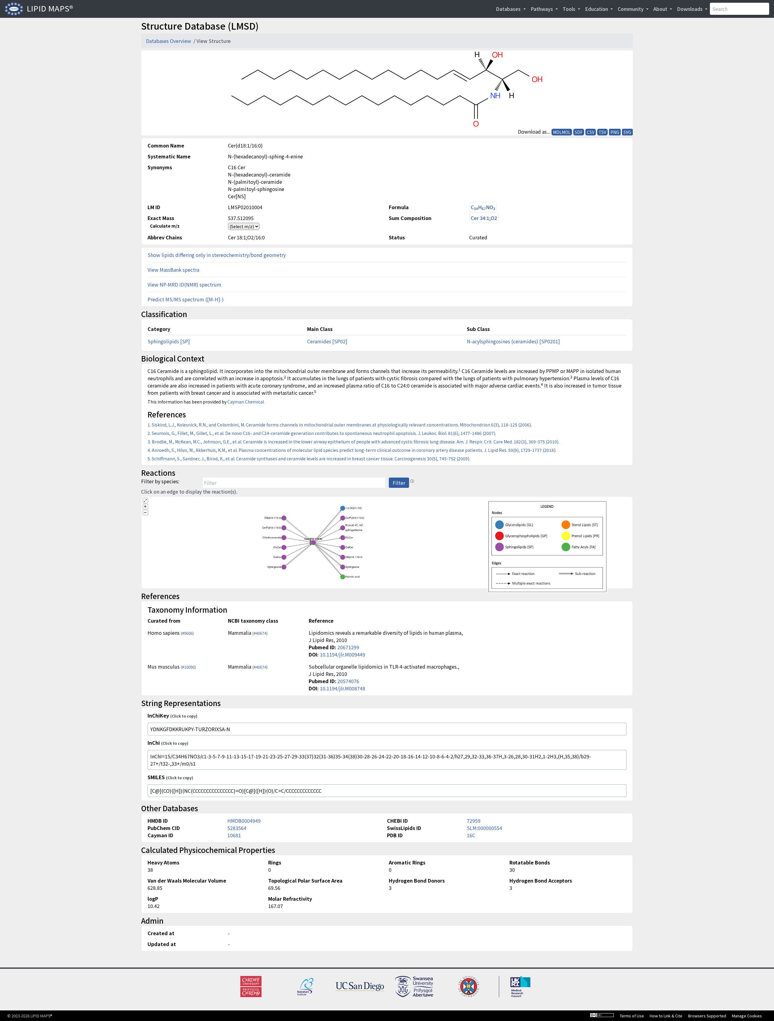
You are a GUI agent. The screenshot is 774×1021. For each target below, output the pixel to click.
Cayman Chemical (245, 402)
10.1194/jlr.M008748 (342, 688)
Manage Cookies (747, 1016)
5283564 (236, 827)
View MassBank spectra (173, 269)
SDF (579, 132)
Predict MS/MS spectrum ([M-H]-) (186, 299)
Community (631, 8)
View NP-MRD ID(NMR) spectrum (184, 284)
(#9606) (187, 633)
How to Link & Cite (666, 1016)
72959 (473, 820)
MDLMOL (562, 132)
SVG (627, 132)
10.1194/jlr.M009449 (342, 654)
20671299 (348, 647)
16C (471, 835)
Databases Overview (169, 40)
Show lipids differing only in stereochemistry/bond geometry (217, 254)
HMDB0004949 (244, 820)
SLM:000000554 (484, 827)
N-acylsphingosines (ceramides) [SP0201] (513, 341)
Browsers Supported (707, 1016)
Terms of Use (632, 1016)
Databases (509, 8)
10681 (234, 835)
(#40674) (260, 633)
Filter (399, 482)
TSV (602, 132)
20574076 (348, 681)
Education (597, 8)
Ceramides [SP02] (327, 341)
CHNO (483, 207)
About (660, 8)
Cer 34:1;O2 (484, 218)
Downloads (690, 8)
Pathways (542, 8)
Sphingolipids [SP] (169, 341)
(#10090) (188, 667)
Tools (570, 8)
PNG (614, 132)
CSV (590, 132)
